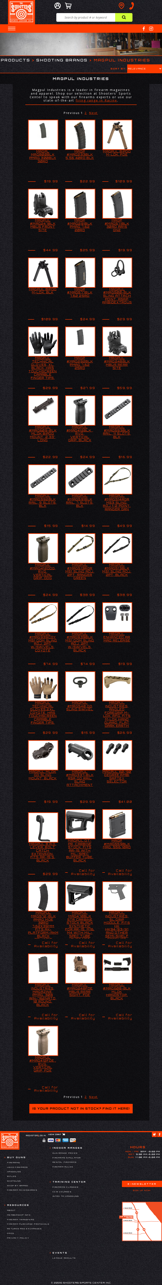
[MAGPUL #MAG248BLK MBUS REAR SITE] (117, 341)
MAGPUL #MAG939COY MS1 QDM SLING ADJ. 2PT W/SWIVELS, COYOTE (42, 642)
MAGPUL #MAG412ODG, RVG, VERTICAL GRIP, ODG (43, 571)
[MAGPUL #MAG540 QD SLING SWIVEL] (80, 686)
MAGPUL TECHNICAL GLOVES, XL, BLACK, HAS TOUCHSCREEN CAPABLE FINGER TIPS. (42, 368)
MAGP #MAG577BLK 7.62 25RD (79, 292)
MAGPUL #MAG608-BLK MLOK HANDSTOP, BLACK (117, 991)
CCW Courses (62, 1192)
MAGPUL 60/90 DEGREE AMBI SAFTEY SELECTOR (117, 776)
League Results (64, 1258)
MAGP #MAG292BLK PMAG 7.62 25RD (80, 363)
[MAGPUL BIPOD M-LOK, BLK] (43, 272)
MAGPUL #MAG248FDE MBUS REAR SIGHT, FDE (80, 990)
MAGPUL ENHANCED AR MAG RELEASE (116, 637)
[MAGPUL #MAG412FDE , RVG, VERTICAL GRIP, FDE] (43, 1040)
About (11, 1210)
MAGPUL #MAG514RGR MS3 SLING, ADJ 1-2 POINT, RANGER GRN (117, 502)
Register (32, 1135)
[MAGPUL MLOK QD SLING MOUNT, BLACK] (43, 755)
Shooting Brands (62, 60)
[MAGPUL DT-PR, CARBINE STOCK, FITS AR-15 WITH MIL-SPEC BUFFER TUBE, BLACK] (80, 824)
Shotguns (14, 1181)
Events (60, 1252)
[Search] (123, 17)
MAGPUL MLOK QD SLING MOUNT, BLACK (43, 775)
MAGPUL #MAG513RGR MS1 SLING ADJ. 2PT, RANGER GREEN (79, 571)
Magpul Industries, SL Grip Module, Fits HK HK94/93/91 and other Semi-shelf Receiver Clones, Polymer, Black (117, 931)
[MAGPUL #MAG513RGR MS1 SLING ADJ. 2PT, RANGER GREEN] (80, 548)
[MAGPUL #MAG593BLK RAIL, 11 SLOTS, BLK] (117, 410)
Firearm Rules (63, 1167)
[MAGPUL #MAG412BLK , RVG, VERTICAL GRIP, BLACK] (80, 410)
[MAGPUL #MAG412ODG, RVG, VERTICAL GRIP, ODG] (43, 548)
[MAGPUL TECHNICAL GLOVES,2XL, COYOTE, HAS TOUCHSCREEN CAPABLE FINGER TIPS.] (43, 686)
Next (93, 113)
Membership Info (19, 1215)
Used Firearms (17, 1167)
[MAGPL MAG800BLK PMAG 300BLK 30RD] (43, 134)
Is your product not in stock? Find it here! (81, 1108)
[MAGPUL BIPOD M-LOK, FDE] (117, 134)
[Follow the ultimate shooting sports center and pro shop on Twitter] (154, 1134)
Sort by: (118, 69)
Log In (42, 1135)
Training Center (69, 1182)
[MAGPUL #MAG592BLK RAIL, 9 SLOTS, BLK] (43, 479)
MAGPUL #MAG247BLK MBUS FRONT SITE (42, 225)
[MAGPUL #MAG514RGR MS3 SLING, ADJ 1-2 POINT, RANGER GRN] (117, 479)
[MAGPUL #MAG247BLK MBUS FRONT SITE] (43, 203)
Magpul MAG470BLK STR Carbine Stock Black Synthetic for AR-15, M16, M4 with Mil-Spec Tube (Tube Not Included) (79, 927)
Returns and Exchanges (24, 1229)
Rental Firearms (65, 1162)
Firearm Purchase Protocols (28, 1224)
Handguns (14, 1172)
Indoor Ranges (68, 1148)
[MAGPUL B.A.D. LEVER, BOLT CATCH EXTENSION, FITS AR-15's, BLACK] (43, 827)
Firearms (13, 1163)
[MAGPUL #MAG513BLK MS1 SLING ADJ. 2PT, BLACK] (117, 548)
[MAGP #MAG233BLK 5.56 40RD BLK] (80, 134)
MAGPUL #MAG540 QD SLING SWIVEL (79, 706)
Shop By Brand (17, 1186)
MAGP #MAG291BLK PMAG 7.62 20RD (79, 225)
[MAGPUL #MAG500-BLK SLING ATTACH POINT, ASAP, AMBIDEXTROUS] (117, 272)
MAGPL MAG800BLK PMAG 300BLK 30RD (42, 156)
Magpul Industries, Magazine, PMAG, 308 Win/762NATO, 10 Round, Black (43, 995)
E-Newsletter (142, 1184)
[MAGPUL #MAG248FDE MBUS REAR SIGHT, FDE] (80, 968)
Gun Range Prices (65, 1153)
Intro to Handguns (66, 1196)
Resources (18, 1205)
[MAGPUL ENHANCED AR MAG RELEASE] (117, 617)
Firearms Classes (65, 1187)
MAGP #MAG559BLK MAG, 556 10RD (117, 844)
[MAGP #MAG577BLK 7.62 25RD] (80, 272)
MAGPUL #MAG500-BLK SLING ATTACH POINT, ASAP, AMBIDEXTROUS (117, 296)
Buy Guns (16, 1157)
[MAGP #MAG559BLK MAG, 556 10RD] (117, 824)
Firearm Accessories (22, 1190)
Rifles (11, 1176)
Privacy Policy (18, 1238)
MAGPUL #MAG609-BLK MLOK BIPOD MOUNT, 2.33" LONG (43, 433)
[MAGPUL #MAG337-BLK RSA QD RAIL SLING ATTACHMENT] (80, 755)
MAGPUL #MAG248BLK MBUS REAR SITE (117, 363)
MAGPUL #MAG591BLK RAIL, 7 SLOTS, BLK (79, 500)
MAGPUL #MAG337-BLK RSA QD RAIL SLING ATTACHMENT (79, 778)
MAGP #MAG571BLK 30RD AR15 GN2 (117, 225)
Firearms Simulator (67, 1158)
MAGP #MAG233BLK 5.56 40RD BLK (80, 155)
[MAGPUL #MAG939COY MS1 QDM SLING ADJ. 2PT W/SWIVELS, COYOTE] (43, 617)
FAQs (10, 1233)
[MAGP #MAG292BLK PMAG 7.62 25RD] (80, 341)
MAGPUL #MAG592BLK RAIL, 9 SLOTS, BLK (43, 500)
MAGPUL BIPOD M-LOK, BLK (43, 291)
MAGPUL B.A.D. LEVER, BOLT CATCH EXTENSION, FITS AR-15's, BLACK (42, 852)
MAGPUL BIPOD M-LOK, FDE (117, 153)
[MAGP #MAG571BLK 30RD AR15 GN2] (117, 203)
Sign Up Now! (142, 1190)
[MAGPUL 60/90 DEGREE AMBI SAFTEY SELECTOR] (117, 755)
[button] (11, 28)
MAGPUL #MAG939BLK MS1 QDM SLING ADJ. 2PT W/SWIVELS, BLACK (79, 642)
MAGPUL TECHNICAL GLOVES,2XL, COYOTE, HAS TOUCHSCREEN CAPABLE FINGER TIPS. (42, 712)
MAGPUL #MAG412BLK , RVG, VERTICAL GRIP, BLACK (79, 433)
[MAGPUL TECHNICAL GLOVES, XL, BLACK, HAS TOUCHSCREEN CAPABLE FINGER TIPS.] (43, 341)
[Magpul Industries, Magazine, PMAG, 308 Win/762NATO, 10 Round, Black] (43, 968)
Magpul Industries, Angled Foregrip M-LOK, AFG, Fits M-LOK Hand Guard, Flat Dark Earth (117, 714)
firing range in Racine (96, 100)
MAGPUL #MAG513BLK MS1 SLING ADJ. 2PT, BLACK (116, 570)
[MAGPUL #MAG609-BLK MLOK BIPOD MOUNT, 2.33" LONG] (43, 410)
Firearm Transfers (20, 1220)
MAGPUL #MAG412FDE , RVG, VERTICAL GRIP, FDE (42, 1064)
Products (15, 60)
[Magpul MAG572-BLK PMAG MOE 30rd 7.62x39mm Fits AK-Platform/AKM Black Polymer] (43, 896)
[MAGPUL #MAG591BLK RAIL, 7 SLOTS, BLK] (80, 479)
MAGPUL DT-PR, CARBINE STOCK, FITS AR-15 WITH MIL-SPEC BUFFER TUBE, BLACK (79, 850)
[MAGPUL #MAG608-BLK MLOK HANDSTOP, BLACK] (117, 968)
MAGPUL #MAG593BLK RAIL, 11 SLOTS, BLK (117, 432)
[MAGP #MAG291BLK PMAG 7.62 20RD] (80, 203)
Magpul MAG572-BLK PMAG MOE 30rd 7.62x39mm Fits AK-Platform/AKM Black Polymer (43, 926)
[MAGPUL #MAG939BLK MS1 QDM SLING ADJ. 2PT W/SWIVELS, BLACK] (80, 617)
